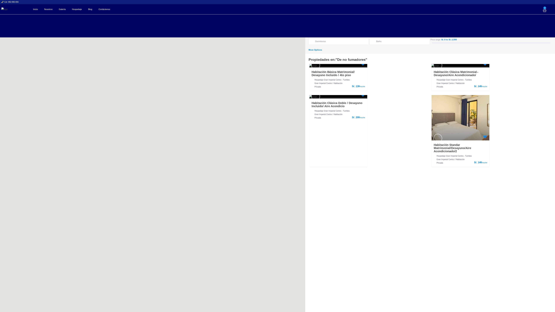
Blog (90, 9)
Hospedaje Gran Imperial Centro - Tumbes (332, 80)
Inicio (35, 9)
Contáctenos (104, 9)
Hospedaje (77, 9)
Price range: (436, 40)
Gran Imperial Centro (323, 83)
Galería (62, 9)
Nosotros (48, 9)
